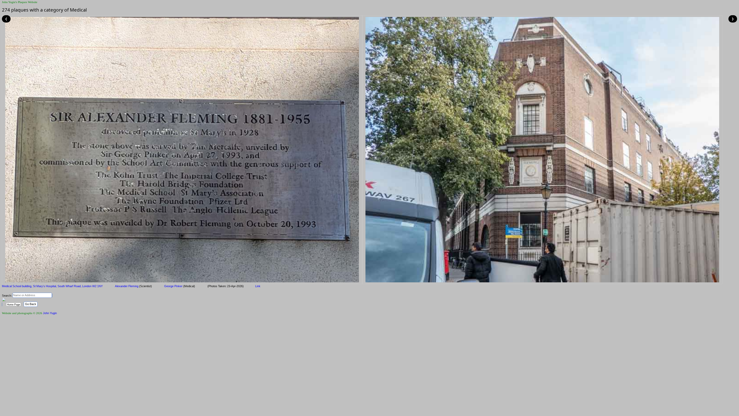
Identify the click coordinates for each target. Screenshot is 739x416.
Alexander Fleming (133, 286)
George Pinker (179, 286)
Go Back (30, 304)
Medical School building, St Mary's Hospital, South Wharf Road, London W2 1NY (52, 286)
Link (257, 286)
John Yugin (50, 313)
